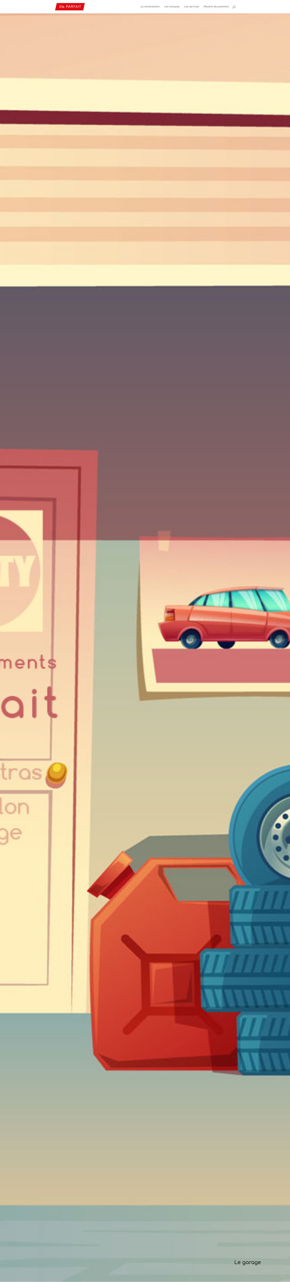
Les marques (172, 7)
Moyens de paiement (216, 7)
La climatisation (150, 7)
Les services (191, 7)
